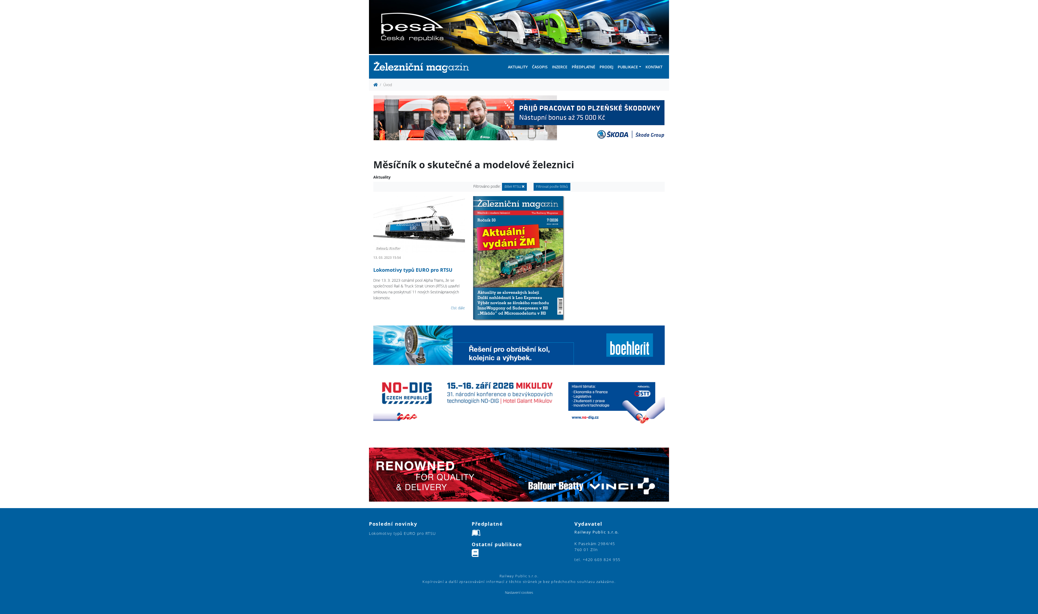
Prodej (606, 66)
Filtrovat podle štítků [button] (552, 186)
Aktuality (518, 66)
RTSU (513, 186)
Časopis (540, 66)
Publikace (628, 66)
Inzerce (559, 66)
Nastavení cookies (519, 592)
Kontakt (654, 66)
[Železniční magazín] (423, 66)
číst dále (458, 307)
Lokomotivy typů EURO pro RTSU (413, 270)
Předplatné (583, 66)
